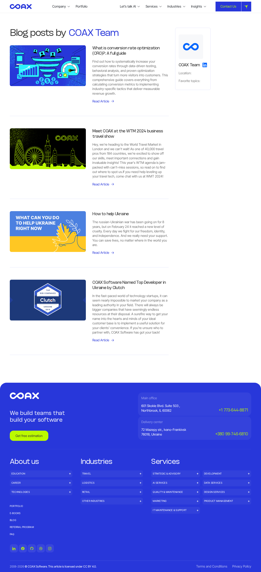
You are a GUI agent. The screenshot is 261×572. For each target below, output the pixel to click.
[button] (61, 6)
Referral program (22, 527)
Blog (13, 520)
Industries (96, 461)
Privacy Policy (241, 566)
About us (24, 461)
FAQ (12, 534)
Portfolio (81, 6)
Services (165, 461)
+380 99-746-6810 (231, 434)
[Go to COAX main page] (21, 6)
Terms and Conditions (211, 566)
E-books (15, 513)
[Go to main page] (24, 395)
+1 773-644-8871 (233, 410)
